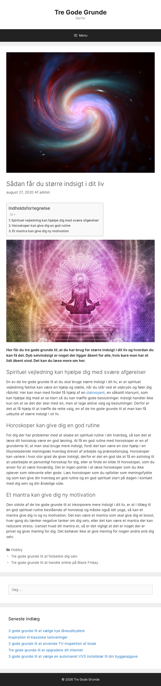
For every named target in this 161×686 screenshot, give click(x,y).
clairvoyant (95, 392)
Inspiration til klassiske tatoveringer (38, 637)
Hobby (16, 550)
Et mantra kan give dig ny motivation (40, 231)
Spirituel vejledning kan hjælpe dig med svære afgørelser (55, 220)
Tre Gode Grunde (81, 12)
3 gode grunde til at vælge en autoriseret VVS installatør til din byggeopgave (73, 656)
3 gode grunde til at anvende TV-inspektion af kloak (52, 643)
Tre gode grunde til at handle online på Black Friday (54, 562)
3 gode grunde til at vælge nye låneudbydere (46, 631)
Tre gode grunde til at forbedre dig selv (44, 556)
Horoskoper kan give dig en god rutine (41, 226)
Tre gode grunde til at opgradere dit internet (45, 650)
